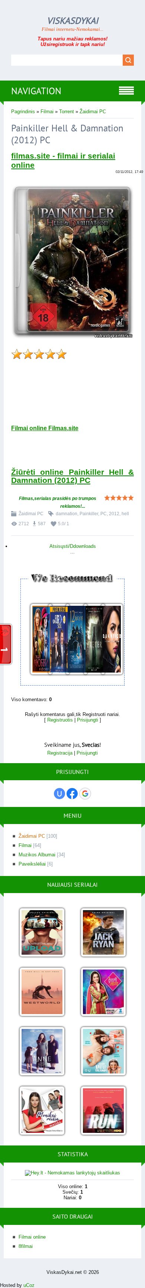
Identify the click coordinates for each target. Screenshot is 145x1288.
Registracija (59, 753)
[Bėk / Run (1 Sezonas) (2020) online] (103, 1111)
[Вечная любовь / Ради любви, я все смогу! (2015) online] (37, 640)
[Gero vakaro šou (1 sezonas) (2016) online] (55, 640)
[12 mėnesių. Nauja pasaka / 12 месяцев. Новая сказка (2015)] (72, 640)
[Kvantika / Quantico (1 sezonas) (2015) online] (108, 640)
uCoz (29, 1285)
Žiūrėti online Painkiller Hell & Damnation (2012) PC (72, 476)
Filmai (47, 111)
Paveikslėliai (32, 864)
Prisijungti (87, 720)
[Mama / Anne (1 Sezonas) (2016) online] (41, 1052)
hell (125, 513)
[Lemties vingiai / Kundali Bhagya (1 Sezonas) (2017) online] (103, 992)
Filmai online (32, 1237)
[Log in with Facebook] (72, 793)
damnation (66, 513)
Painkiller (89, 513)
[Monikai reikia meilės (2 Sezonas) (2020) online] (41, 1111)
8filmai (26, 1246)
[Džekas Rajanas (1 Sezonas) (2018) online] (103, 933)
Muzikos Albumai (37, 854)
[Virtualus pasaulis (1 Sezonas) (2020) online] (41, 933)
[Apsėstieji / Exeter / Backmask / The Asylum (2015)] (90, 640)
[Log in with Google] (85, 794)
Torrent (66, 111)
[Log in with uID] (59, 793)
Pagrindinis (23, 111)
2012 (114, 513)
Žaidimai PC (93, 111)
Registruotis (60, 720)
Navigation (36, 91)
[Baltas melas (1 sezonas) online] (103, 1052)
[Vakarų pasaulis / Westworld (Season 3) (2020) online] (41, 992)
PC (103, 513)
